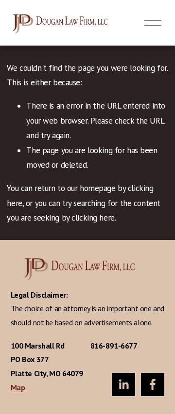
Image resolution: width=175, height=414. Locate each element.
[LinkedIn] (123, 384)
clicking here (92, 217)
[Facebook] (152, 384)
